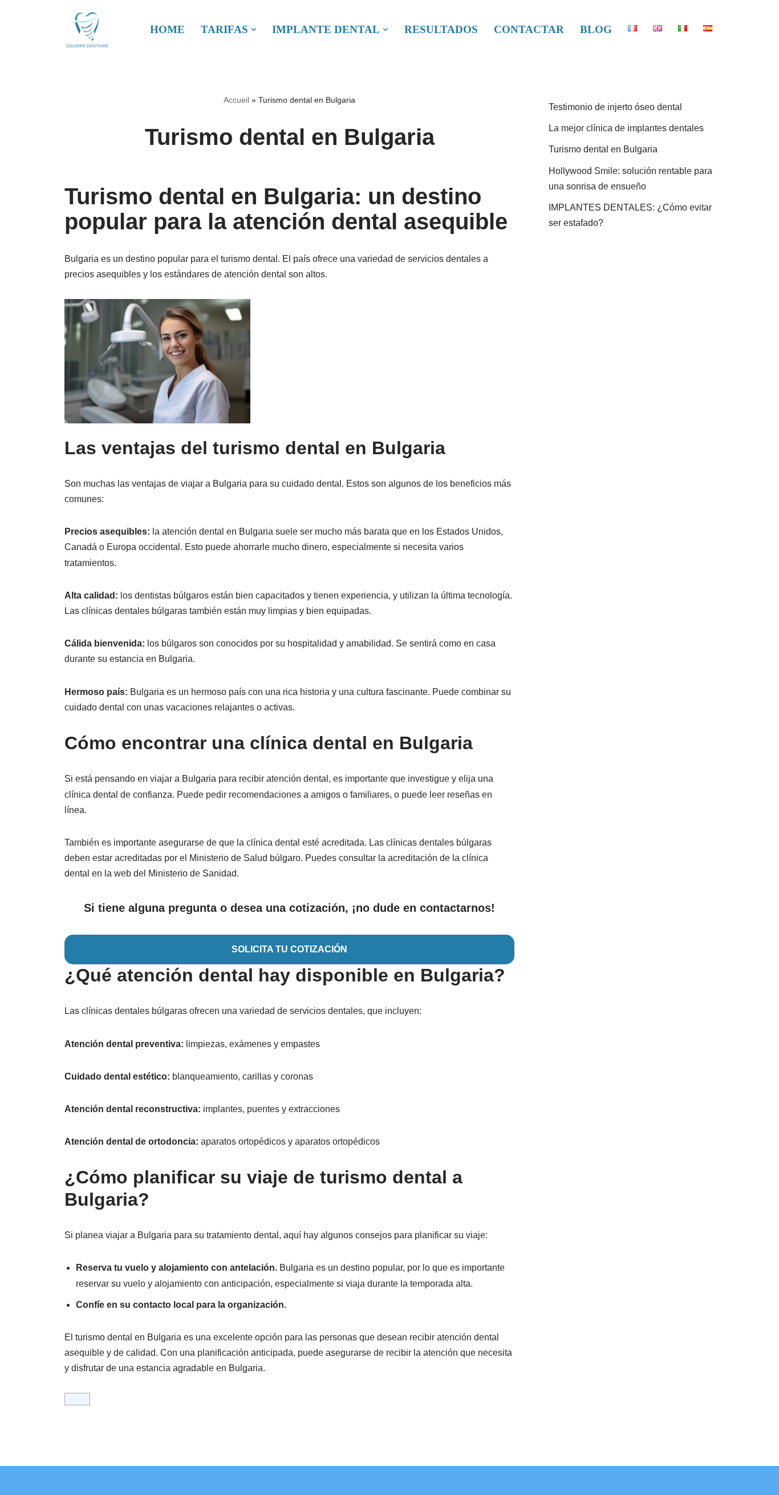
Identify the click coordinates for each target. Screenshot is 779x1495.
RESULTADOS (441, 29)
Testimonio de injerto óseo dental (615, 107)
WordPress (179, 1480)
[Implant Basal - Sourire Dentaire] (87, 29)
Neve (74, 1480)
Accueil (236, 99)
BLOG (596, 29)
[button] (254, 30)
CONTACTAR (529, 29)
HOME (167, 29)
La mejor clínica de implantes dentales (626, 128)
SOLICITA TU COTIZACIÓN (289, 949)
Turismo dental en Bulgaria (603, 149)
